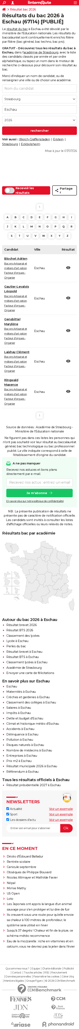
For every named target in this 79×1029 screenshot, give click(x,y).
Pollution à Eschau (19, 740)
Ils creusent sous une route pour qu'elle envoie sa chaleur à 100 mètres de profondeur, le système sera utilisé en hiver (40, 920)
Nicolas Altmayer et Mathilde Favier (32, 877)
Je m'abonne (37, 493)
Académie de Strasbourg (24, 668)
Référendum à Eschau (22, 772)
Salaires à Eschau (18, 708)
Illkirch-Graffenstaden (34, 139)
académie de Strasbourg (41, 52)
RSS (46, 972)
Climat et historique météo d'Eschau (32, 724)
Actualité (15, 809)
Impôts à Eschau (18, 713)
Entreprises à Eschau (21, 756)
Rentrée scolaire (18, 862)
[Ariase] (21, 1024)
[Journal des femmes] (21, 999)
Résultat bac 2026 (23, 9)
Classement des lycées (23, 636)
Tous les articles (33, 972)
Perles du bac (16, 646)
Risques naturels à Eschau (25, 745)
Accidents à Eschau (20, 729)
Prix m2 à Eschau (18, 761)
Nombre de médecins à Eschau (29, 750)
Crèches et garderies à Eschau (28, 697)
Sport (13, 814)
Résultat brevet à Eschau (24, 652)
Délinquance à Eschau (22, 734)
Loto (10, 899)
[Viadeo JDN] (58, 1015)
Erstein (58, 139)
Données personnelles (18, 976)
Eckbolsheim (30, 144)
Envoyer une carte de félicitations (30, 673)
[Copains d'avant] (21, 1015)
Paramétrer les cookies (46, 976)
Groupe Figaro (34, 980)
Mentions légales (14, 980)
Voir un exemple (61, 809)
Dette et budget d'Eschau (24, 718)
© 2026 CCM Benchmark (60, 980)
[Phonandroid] (58, 1024)
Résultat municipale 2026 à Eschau (31, 766)
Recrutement (59, 972)
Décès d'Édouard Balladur (25, 856)
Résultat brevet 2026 (21, 625)
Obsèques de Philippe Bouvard (29, 872)
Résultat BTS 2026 (19, 630)
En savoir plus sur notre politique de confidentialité (35, 501)
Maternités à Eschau (21, 692)
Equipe (36, 968)
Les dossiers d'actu (22, 820)
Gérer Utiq (68, 976)
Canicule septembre (21, 867)
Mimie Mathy (16, 888)
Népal (11, 883)
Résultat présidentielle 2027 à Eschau (33, 785)
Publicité (69, 968)
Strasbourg (10, 144)
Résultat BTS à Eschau (22, 657)
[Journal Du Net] (21, 1007)
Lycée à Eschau (17, 641)
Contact (16, 972)
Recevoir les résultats (25, 190)
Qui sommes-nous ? (17, 968)
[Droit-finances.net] (58, 1007)
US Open (13, 893)
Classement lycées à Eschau (26, 662)
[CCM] (58, 999)
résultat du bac (17, 29)
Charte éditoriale (51, 968)
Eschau (11, 686)
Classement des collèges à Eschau (31, 702)
